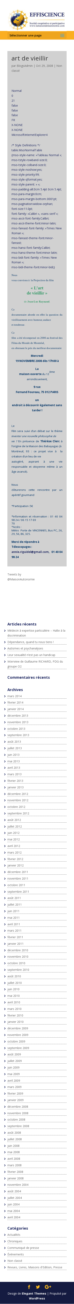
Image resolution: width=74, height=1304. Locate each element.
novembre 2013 (17, 722)
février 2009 (15, 1093)
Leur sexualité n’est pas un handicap (31, 655)
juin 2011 (13, 911)
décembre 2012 (17, 794)
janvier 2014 (15, 709)
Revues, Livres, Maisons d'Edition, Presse (34, 1267)
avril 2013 (13, 768)
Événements (15, 1254)
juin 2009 (13, 1067)
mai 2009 (13, 1074)
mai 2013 (13, 761)
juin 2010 (13, 989)
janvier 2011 (15, 944)
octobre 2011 (16, 885)
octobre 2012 (16, 807)
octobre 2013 (16, 729)
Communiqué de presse (23, 1248)
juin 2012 (13, 833)
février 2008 (15, 1172)
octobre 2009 (16, 1041)
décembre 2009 (17, 1028)
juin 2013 (13, 755)
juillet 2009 (14, 1061)
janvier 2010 (15, 1022)
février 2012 (15, 859)
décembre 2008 (17, 1106)
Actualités (13, 1235)
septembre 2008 (18, 1126)
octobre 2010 (16, 963)
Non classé (14, 1261)
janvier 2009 (15, 1100)
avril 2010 (13, 1002)
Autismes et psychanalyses (25, 648)
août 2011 (14, 898)
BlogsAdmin (25, 66)
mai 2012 (13, 839)
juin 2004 (13, 1204)
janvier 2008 (15, 1178)
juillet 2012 (14, 826)
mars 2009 (14, 1087)
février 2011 (15, 937)
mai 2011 (13, 918)
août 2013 (14, 742)
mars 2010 (14, 1009)
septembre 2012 (18, 813)
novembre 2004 (17, 1185)
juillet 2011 (14, 904)
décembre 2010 (17, 950)
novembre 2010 (17, 956)
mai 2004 (13, 1211)
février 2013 (15, 781)
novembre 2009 (17, 1035)
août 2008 (14, 1133)
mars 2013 (14, 774)
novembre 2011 (17, 878)
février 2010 (15, 1015)
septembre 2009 (18, 1048)
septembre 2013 (18, 735)
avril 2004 (13, 1217)
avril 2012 (13, 846)
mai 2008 (13, 1152)
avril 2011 (13, 924)
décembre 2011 (17, 872)
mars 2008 (14, 1165)
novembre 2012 (17, 800)
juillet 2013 (14, 748)
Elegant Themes (34, 1293)
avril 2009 (13, 1080)
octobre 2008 (16, 1119)
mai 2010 (13, 996)
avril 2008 (13, 1159)
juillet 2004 (14, 1198)
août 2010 (14, 976)
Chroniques (14, 1241)
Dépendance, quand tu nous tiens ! (30, 642)
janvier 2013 (15, 787)
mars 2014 (14, 696)
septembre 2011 (18, 892)
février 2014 (15, 702)
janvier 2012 (15, 865)
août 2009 (14, 1054)
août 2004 (14, 1191)
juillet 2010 (14, 983)
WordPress (37, 1298)
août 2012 (14, 820)
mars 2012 (14, 852)
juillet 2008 (14, 1139)
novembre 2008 (17, 1113)
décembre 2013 (17, 715)
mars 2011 (14, 930)
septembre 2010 (18, 970)
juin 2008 (13, 1146)
